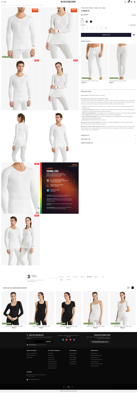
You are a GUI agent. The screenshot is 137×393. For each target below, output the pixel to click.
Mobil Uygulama (73, 363)
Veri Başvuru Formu (95, 357)
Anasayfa (3, 5)
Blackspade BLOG (73, 353)
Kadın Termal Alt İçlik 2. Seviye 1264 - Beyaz (117, 80)
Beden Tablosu (133, 24)
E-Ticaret (64, 391)
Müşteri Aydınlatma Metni (96, 355)
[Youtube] (70, 339)
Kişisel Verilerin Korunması (96, 359)
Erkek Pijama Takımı (52, 361)
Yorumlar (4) (85, 135)
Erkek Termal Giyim (52, 365)
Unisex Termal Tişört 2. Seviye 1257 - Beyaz (32, 5)
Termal (8, 5)
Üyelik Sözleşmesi (95, 361)
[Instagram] (66, 339)
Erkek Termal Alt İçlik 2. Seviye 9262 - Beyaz (89, 80)
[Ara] (125, 2)
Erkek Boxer (50, 353)
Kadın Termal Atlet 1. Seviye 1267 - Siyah (68, 326)
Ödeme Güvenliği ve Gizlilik (96, 363)
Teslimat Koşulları (94, 365)
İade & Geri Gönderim (31, 355)
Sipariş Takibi (29, 357)
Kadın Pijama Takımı (52, 363)
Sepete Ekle (106, 34)
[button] (135, 41)
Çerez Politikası (94, 353)
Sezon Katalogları (73, 357)
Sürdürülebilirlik (73, 359)
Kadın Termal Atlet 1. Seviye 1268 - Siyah (14, 326)
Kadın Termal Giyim (16, 5)
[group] (20, 33)
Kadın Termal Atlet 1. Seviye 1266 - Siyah (41, 326)
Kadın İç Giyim (51, 359)
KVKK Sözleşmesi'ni (32, 344)
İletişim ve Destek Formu (32, 353)
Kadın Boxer (50, 355)
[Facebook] (74, 339)
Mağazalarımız (73, 355)
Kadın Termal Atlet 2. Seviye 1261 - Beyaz (96, 326)
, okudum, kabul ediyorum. (37, 344)
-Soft (61, 391)
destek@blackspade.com (34, 379)
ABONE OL (48, 341)
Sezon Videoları (73, 361)
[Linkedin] (63, 339)
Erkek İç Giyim (51, 357)
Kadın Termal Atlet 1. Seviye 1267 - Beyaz (123, 326)
